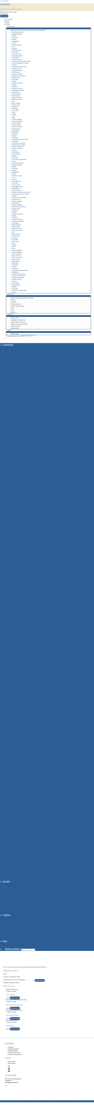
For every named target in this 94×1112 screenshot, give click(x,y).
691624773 (8, 1080)
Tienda (9, 967)
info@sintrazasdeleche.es (12, 1082)
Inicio (4, 967)
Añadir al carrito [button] (15, 998)
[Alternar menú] (48, 28)
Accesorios (15, 967)
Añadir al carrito (39, 980)
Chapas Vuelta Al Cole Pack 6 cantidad (14, 979)
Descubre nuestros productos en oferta (11, 9)
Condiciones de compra (14, 1052)
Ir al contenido (4, 1)
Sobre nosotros (11, 1061)
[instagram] (9, 1067)
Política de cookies (12, 1050)
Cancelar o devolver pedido (15, 1054)
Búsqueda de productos (15, 336)
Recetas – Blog (11, 1063)
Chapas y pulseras (24, 967)
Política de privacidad (13, 1049)
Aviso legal (10, 1047)
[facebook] (9, 1069)
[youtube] (9, 1071)
